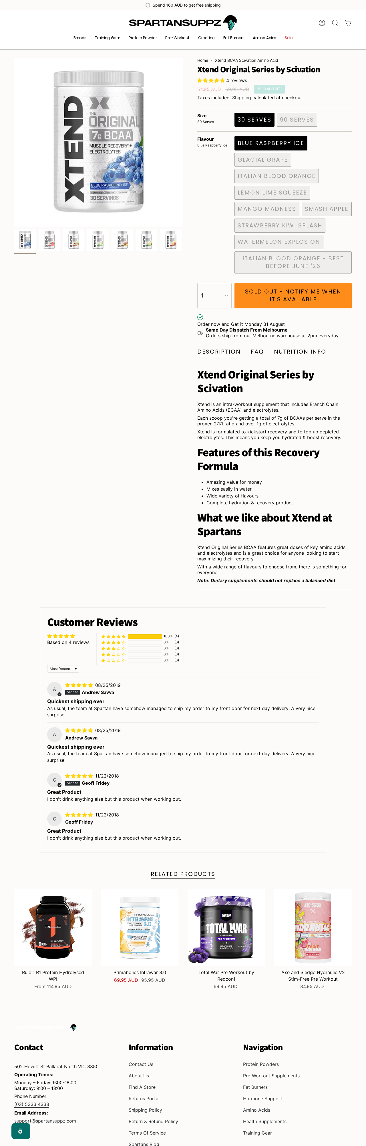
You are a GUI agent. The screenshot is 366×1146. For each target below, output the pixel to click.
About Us (139, 1075)
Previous (14, 142)
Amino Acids (256, 1110)
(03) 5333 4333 (31, 1104)
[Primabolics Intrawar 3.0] (139, 927)
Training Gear (257, 1133)
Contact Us (141, 1064)
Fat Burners (255, 1087)
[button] (80, 38)
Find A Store (142, 1087)
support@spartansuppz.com (45, 1121)
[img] (79, 685)
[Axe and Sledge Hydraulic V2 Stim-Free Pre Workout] (313, 927)
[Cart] (348, 23)
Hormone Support (262, 1098)
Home (202, 60)
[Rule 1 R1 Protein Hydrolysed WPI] (53, 927)
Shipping (241, 97)
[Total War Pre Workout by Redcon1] (226, 927)
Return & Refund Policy (153, 1121)
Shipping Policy (145, 1110)
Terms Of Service (147, 1133)
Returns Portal (144, 1098)
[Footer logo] (45, 1027)
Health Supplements (265, 1121)
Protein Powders (261, 1064)
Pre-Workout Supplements (271, 1075)
